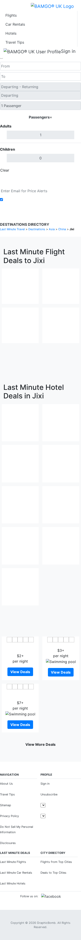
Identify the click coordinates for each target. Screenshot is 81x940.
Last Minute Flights (13, 862)
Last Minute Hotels (12, 883)
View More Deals (40, 744)
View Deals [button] (20, 672)
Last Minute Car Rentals (16, 872)
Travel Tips (14, 42)
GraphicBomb (46, 922)
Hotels (10, 33)
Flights (11, 15)
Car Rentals (15, 24)
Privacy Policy (9, 816)
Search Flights (40, 180)
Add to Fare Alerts (20, 199)
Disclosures (8, 843)
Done (73, 170)
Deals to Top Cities (53, 872)
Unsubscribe (48, 794)
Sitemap (5, 805)
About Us (6, 783)
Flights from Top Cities (56, 862)
